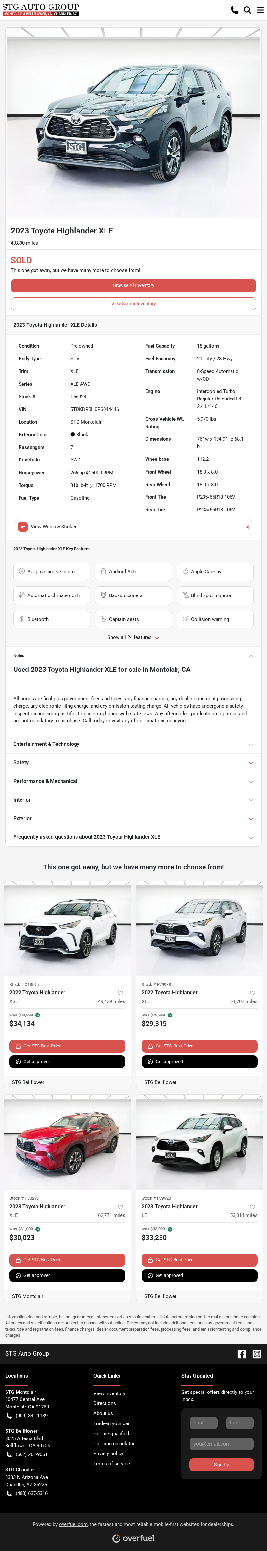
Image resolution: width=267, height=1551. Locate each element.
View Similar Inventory (133, 303)
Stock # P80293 (24, 1198)
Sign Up (221, 1464)
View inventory (109, 1393)
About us (103, 1413)
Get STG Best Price (42, 1045)
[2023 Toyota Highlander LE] (199, 1142)
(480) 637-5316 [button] (32, 1493)
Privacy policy (108, 1453)
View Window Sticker (54, 527)
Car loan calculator (114, 1444)
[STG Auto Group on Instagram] (254, 1353)
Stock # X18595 (24, 984)
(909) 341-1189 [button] (32, 1416)
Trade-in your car (111, 1423)
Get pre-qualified (111, 1434)
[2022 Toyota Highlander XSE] (67, 928)
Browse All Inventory (133, 285)
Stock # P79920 (156, 1198)
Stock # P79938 (156, 984)
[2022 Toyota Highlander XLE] (199, 928)
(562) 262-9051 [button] (32, 1454)
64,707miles (244, 1001)
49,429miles (111, 1001)
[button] (234, 10)
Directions (104, 1403)
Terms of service (111, 1464)
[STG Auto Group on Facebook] (239, 1353)
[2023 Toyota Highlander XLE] (67, 1142)
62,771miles (111, 1215)
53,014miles (244, 1215)
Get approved (37, 1061)
